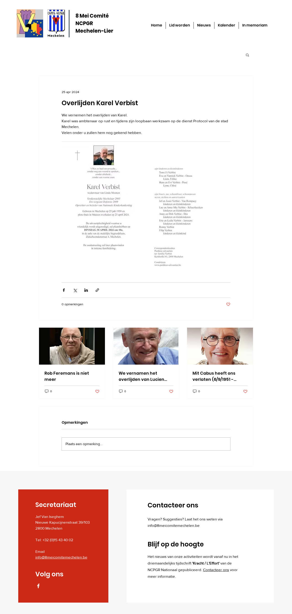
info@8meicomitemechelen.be (61, 557)
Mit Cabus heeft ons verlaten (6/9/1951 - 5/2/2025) (214, 376)
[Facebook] (38, 586)
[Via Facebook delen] (64, 290)
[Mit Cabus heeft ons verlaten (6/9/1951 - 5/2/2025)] (220, 346)
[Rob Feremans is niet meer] (72, 346)
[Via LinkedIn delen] (86, 290)
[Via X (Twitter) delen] (75, 290)
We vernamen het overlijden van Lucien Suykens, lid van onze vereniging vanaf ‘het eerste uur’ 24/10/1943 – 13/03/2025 (143, 376)
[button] (247, 55)
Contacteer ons (216, 569)
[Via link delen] (97, 290)
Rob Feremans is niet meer (66, 376)
